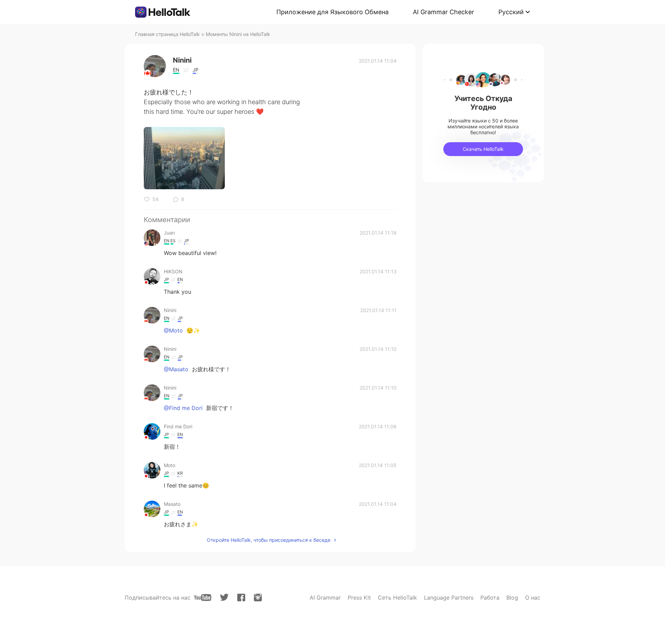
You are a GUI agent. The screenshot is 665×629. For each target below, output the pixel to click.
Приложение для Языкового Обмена (332, 12)
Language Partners (448, 597)
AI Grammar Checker (443, 12)
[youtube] (202, 597)
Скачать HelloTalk (483, 149)
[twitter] (224, 597)
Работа (489, 597)
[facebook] (241, 597)
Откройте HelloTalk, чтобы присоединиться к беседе (268, 540)
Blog (512, 597)
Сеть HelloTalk (397, 597)
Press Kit (359, 597)
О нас (532, 597)
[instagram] (258, 597)
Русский (511, 12)
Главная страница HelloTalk (167, 34)
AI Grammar (325, 597)
